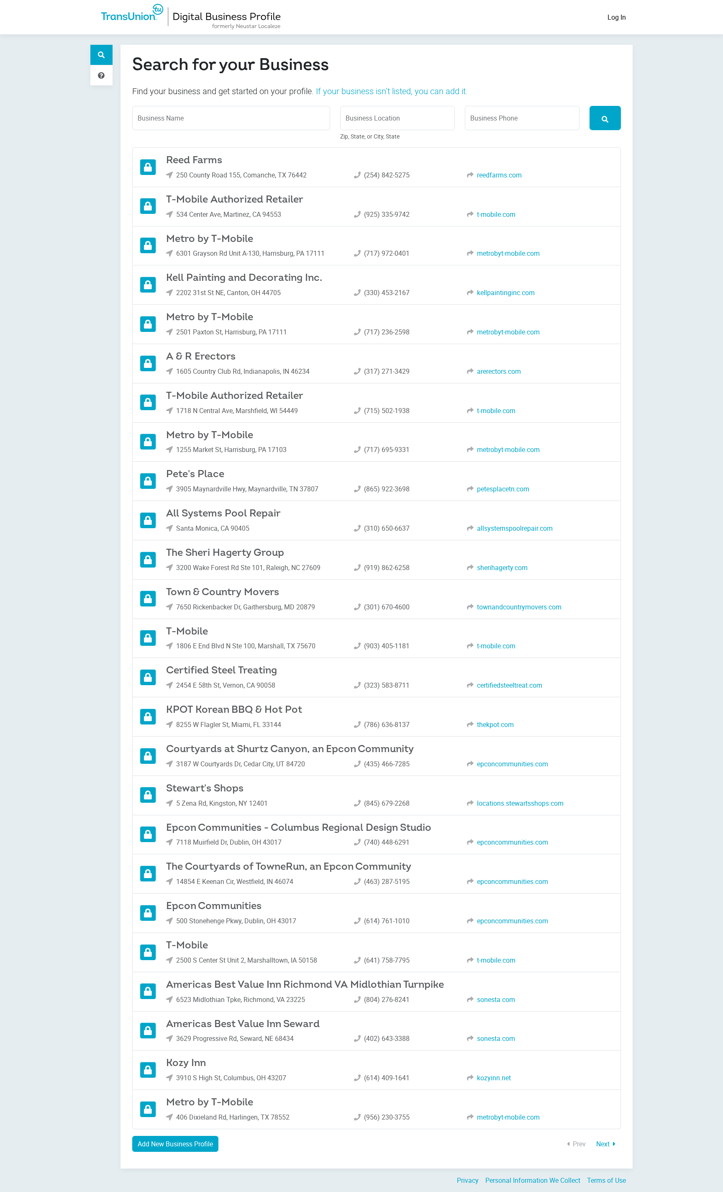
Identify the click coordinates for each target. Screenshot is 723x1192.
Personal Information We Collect (532, 1180)
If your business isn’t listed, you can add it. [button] (392, 91)
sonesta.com (496, 999)
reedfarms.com (499, 175)
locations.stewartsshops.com (520, 803)
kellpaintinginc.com (506, 292)
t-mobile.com (496, 214)
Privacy (468, 1180)
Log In (617, 17)
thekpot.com (495, 724)
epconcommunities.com (512, 763)
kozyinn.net (494, 1077)
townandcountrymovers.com (519, 606)
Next (603, 1143)
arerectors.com (499, 371)
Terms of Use (606, 1180)
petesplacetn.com (503, 488)
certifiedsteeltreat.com (509, 685)
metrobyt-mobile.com (508, 253)
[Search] (605, 118)
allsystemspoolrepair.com (515, 528)
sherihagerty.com (502, 567)
